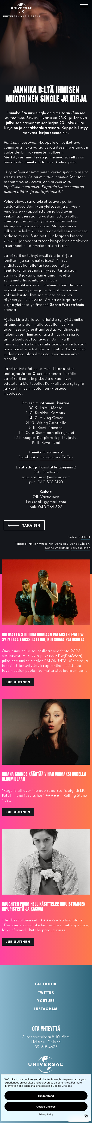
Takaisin (33, 525)
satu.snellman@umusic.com (46, 477)
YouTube (46, 1001)
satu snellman (80, 548)
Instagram (49, 457)
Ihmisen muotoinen (40, 544)
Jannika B (62, 544)
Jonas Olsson (79, 544)
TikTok (67, 457)
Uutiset (85, 537)
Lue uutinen (18, 682)
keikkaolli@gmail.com (46, 502)
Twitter (46, 993)
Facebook (27, 457)
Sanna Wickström (57, 548)
